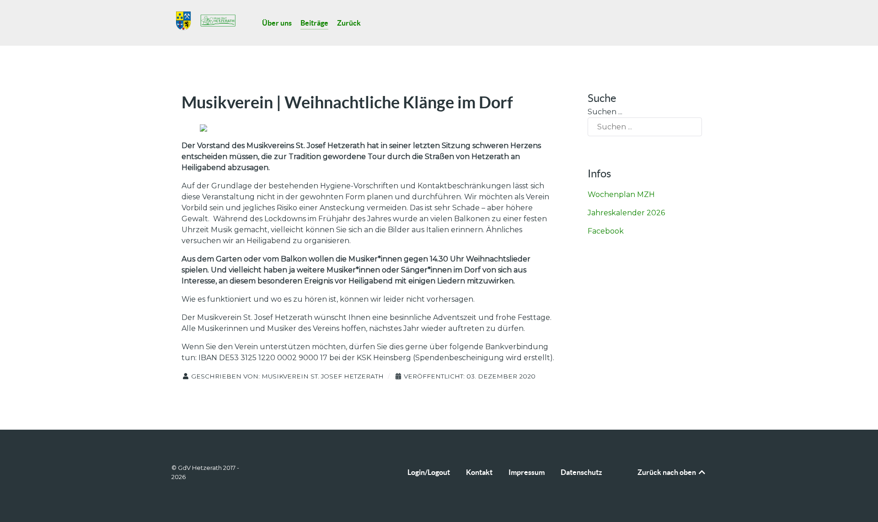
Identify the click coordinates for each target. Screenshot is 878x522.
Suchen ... (605, 111)
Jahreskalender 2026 (626, 212)
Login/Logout (428, 472)
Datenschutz (581, 472)
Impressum (527, 472)
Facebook (606, 231)
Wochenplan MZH (621, 194)
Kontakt (479, 472)
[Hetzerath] (206, 20)
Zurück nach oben (667, 472)
